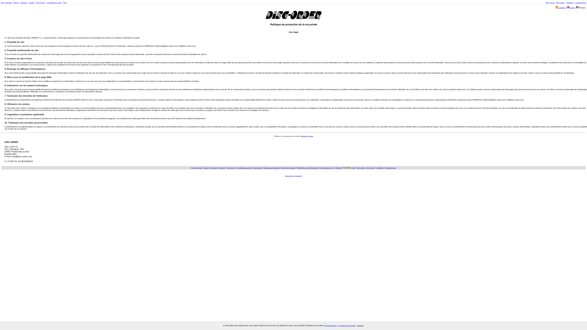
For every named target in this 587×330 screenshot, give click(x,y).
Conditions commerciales (347, 325)
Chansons (23, 3)
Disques (16, 3)
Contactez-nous (580, 3)
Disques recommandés (271, 168)
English (572, 8)
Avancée (32, 3)
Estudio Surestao (307, 136)
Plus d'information (331, 325)
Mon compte (550, 3)
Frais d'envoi (40, 3)
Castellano (562, 8)
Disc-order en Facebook (293, 176)
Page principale (6, 3)
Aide (353, 168)
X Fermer (360, 325)
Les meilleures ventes (54, 3)
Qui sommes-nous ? (327, 168)
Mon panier (560, 3)
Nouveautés (257, 168)
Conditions (570, 3)
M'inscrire (338, 168)
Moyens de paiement (288, 168)
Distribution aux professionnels (308, 168)
